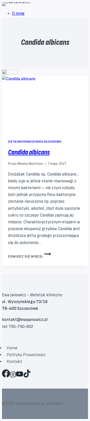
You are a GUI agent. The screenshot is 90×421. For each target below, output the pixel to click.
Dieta (12, 142)
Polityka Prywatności (26, 354)
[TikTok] (27, 376)
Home (12, 348)
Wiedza (41, 142)
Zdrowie (54, 142)
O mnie (18, 13)
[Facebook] (6, 376)
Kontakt (14, 361)
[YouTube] (19, 376)
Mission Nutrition (30, 164)
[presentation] (45, 104)
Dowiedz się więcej (29, 257)
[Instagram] (13, 376)
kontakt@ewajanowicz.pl (25, 319)
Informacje (26, 142)
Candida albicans (29, 152)
